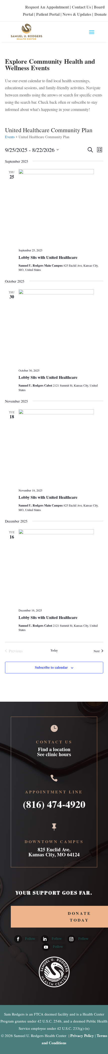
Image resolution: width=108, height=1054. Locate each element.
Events (10, 136)
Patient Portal (48, 14)
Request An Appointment (47, 7)
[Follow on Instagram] (71, 939)
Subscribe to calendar (51, 667)
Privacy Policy (82, 1035)
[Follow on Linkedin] (45, 939)
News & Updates (77, 14)
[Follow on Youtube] (46, 947)
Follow (30, 938)
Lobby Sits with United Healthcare (48, 257)
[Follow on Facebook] (18, 939)
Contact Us (81, 7)
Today (54, 650)
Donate (100, 14)
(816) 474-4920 (54, 802)
